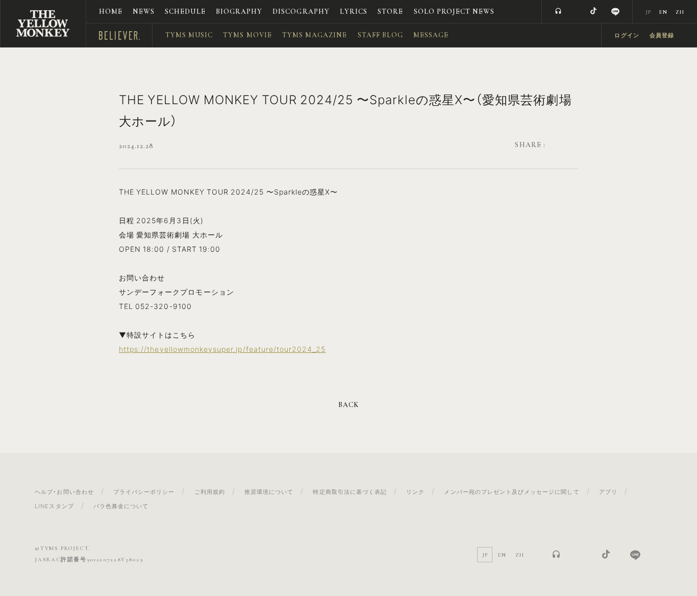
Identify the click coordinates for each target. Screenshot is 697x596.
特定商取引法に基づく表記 (350, 491)
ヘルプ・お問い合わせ (64, 491)
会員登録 (662, 35)
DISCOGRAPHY (301, 11)
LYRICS (353, 11)
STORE (390, 11)
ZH (680, 12)
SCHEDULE (185, 11)
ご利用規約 (209, 491)
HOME (110, 11)
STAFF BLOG (381, 35)
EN (663, 12)
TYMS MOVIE (247, 35)
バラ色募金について (120, 506)
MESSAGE (431, 35)
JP (648, 12)
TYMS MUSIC (189, 35)
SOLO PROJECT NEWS (454, 11)
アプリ (608, 491)
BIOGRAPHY (239, 11)
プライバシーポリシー (144, 491)
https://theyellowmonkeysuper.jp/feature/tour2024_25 (222, 349)
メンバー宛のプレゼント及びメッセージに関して (511, 491)
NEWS (144, 11)
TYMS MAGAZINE (314, 35)
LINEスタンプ (54, 506)
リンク (415, 491)
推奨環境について (268, 491)
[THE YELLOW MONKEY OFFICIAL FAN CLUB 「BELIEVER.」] (42, 23)
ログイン (626, 35)
